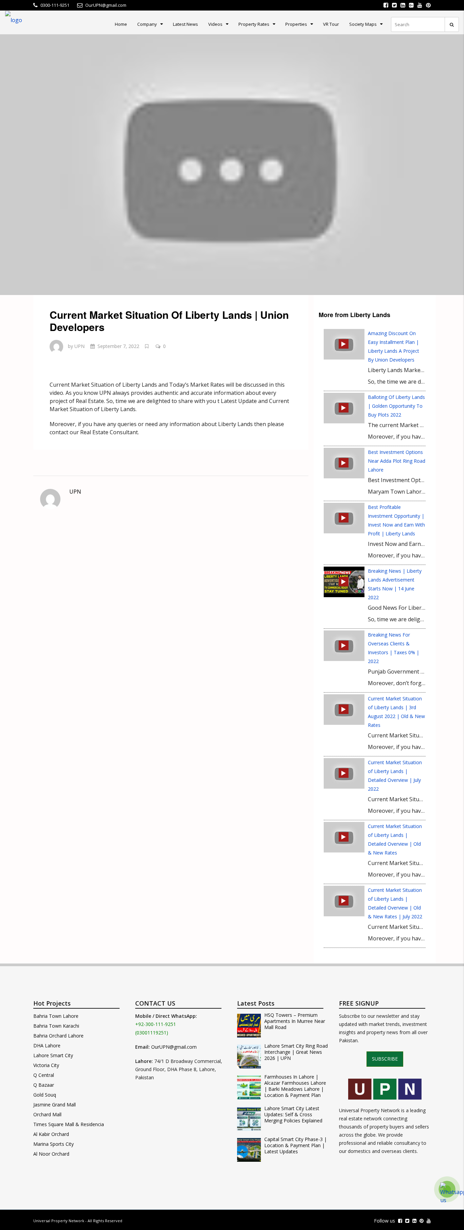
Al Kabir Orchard (51, 1134)
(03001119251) (151, 1032)
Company (147, 24)
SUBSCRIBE (385, 1058)
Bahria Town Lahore (55, 1016)
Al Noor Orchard (51, 1154)
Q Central (43, 1075)
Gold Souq (44, 1094)
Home (121, 24)
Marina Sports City (53, 1144)
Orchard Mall (47, 1114)
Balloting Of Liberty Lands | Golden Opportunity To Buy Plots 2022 (396, 406)
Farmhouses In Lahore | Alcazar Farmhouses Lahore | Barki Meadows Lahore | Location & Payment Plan (295, 1086)
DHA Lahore (46, 1045)
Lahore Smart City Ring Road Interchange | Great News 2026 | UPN (296, 1052)
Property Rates (253, 24)
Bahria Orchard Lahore (58, 1035)
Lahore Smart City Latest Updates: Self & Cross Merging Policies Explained (293, 1114)
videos (215, 24)
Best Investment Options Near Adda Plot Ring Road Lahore (396, 461)
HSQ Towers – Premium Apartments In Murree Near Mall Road (294, 1021)
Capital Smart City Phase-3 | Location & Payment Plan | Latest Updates (295, 1145)
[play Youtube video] (232, 164)
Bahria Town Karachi (56, 1026)
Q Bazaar (43, 1085)
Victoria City (46, 1065)
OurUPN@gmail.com (174, 1047)
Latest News (185, 24)
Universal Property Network (58, 1220)
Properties (296, 24)
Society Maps (363, 24)
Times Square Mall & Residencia (68, 1124)
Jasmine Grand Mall (54, 1104)
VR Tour (331, 24)
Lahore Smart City (53, 1055)
